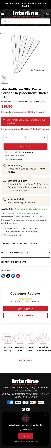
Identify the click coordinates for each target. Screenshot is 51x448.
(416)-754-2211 (30, 397)
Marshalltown (6, 101)
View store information (13, 159)
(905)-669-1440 (28, 390)
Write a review (25, 309)
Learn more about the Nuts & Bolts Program (25, 129)
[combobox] (25, 21)
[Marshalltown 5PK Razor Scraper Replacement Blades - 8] (4, 79)
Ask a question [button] (25, 315)
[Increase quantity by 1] (44, 137)
